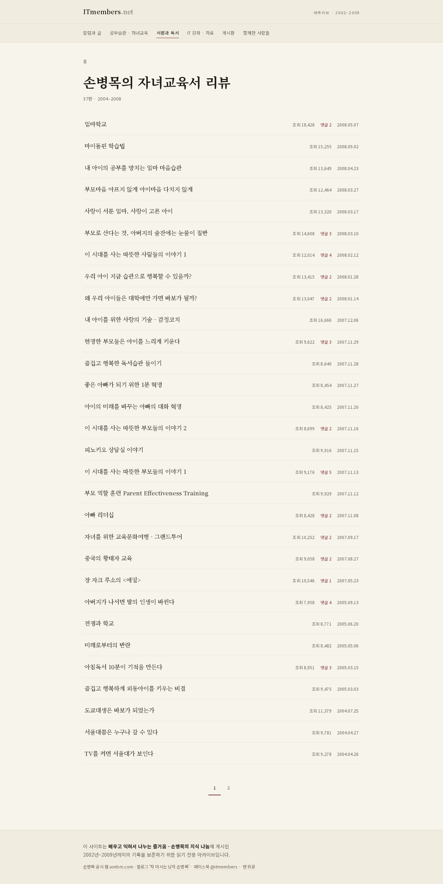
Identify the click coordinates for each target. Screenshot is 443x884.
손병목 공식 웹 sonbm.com (108, 867)
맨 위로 (249, 867)
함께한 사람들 (256, 32)
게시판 (228, 32)
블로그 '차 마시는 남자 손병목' (163, 867)
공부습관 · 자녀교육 (129, 32)
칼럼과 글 (92, 32)
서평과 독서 (167, 32)
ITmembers (108, 11)
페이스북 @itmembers (215, 867)
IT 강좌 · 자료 (200, 32)
